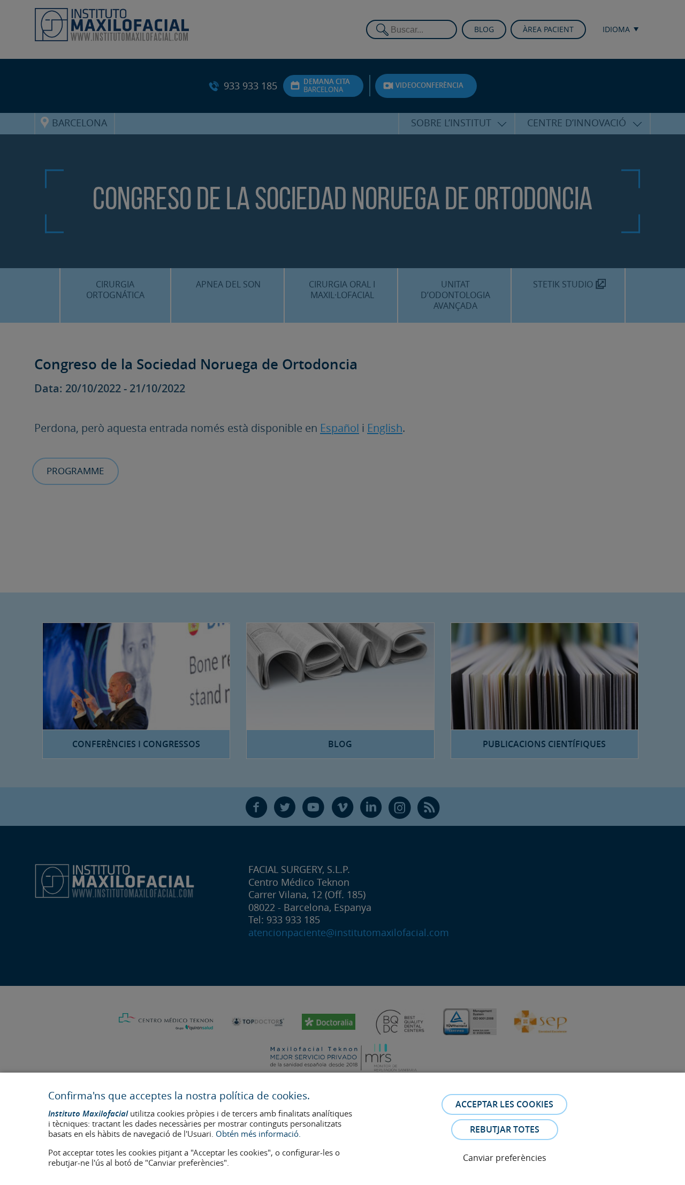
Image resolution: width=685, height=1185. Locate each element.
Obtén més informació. (258, 1133)
